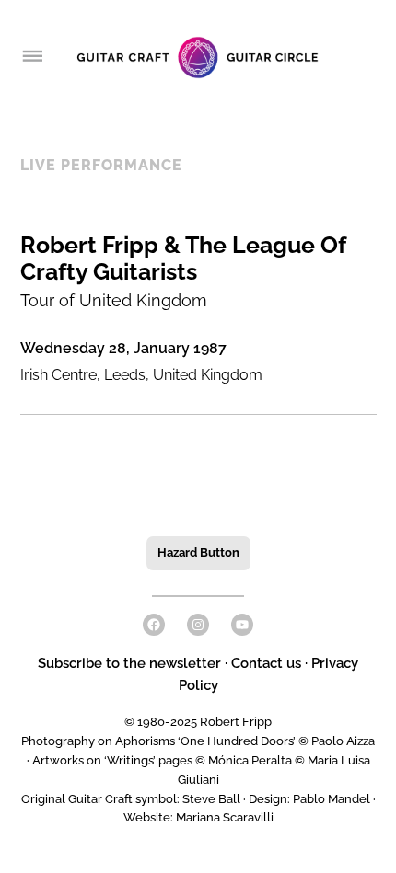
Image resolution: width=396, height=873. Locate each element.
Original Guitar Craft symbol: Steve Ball (130, 799)
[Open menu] (31, 57)
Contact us (266, 663)
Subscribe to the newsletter (131, 663)
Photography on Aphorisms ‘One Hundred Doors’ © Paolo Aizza (198, 741)
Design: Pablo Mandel (309, 799)
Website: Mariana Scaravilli (198, 817)
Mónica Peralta (250, 760)
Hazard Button (198, 552)
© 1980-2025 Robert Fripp (198, 722)
